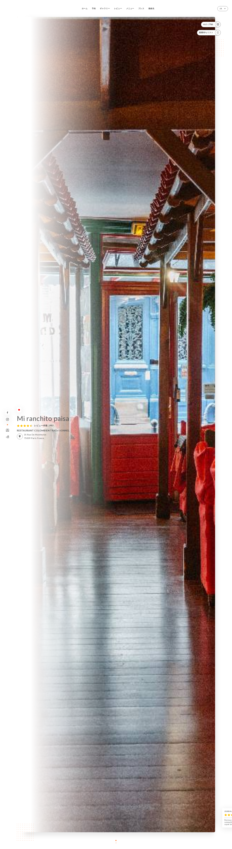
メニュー (130, 8)
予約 (94, 8)
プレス (141, 8)
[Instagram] (7, 419)
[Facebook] (7, 412)
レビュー (118, 8)
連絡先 (151, 8)
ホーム (85, 8)
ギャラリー (105, 8)
